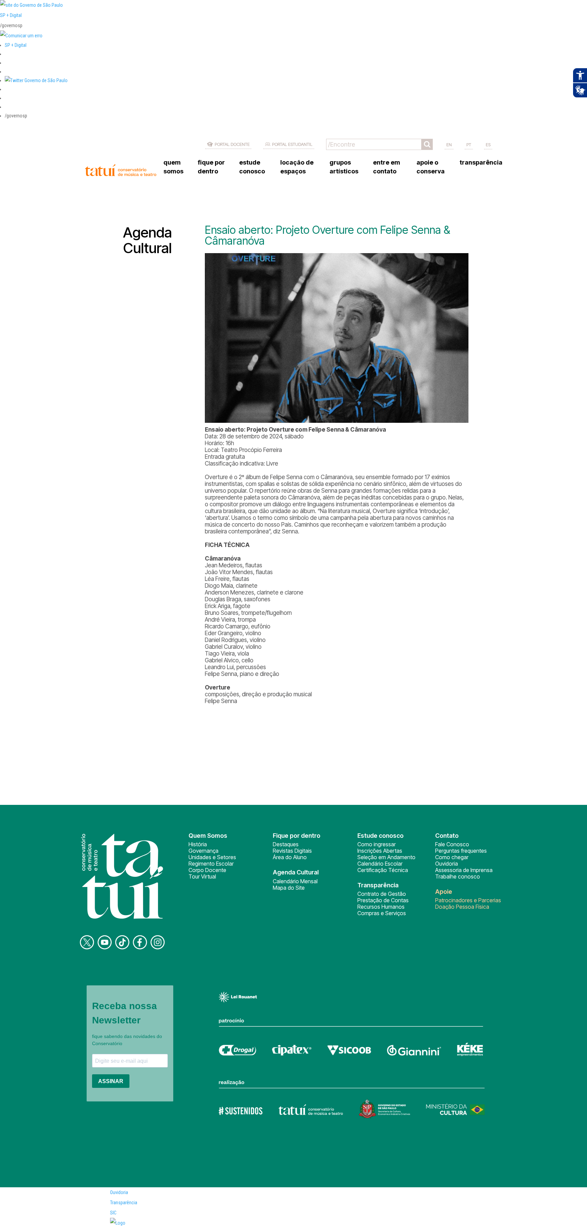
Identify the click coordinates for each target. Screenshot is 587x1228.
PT (468, 144)
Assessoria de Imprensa (464, 870)
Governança (203, 850)
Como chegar (451, 857)
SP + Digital (11, 15)
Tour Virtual (202, 876)
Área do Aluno (290, 857)
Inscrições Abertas (379, 850)
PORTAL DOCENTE (232, 144)
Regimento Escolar (211, 863)
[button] (36, 80)
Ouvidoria (446, 863)
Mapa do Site (289, 887)
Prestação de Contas (383, 900)
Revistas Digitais (292, 850)
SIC (113, 1212)
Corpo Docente (207, 870)
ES (488, 144)
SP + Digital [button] (15, 45)
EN (449, 144)
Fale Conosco (452, 844)
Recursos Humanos (381, 906)
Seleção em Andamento (386, 857)
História (198, 844)
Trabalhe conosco (457, 876)
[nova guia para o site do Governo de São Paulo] (21, 35)
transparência (481, 162)
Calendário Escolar (380, 863)
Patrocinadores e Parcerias (468, 900)
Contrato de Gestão (381, 893)
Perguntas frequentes (461, 850)
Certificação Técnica (382, 870)
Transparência (123, 1202)
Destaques (286, 844)
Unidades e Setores (212, 857)
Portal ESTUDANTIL (292, 144)
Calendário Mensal (295, 881)
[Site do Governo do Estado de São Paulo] (31, 5)
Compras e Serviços (381, 913)
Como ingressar (376, 844)
